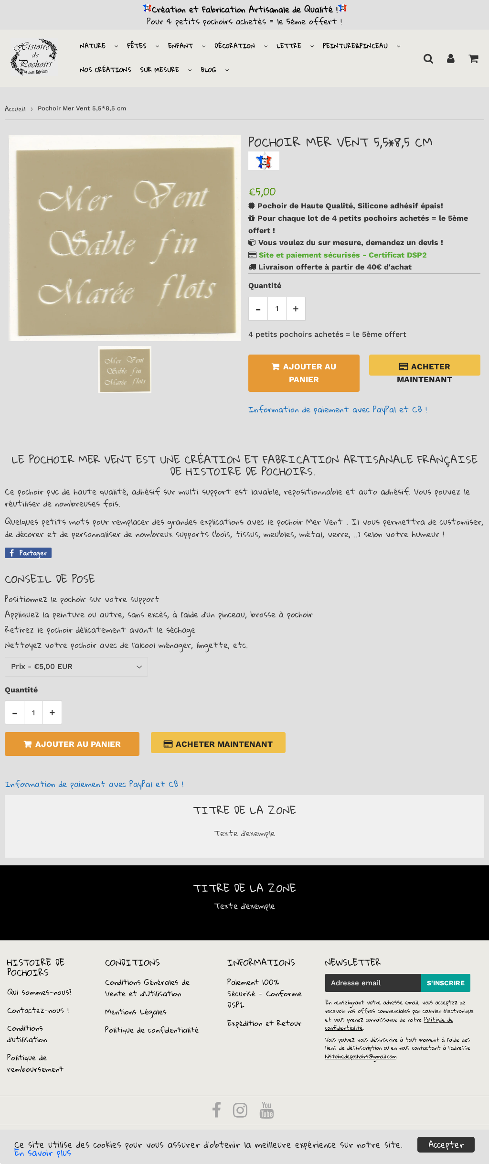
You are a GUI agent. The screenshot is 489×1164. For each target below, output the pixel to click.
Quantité (264, 285)
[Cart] (473, 58)
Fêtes (137, 46)
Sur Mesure (159, 69)
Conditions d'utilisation (27, 1033)
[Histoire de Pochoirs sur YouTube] (266, 1113)
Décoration (234, 46)
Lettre (288, 46)
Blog (208, 69)
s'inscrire (446, 983)
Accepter (446, 1145)
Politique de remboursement (35, 1063)
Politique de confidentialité (152, 1030)
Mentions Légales (136, 1011)
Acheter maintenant (427, 369)
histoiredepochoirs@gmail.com (360, 1056)
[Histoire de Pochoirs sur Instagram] (242, 1113)
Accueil (15, 109)
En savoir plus (42, 1152)
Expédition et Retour (264, 1023)
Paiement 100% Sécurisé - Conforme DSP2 (264, 993)
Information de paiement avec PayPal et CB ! (337, 409)
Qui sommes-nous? (39, 992)
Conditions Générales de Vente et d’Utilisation (147, 988)
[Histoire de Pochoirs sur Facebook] (218, 1113)
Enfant (180, 46)
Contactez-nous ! (38, 1010)
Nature (93, 46)
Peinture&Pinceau (355, 46)
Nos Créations (105, 69)
